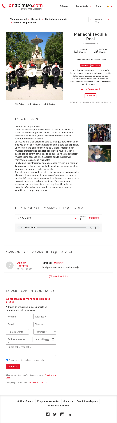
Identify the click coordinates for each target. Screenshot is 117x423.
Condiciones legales (87, 401)
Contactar (90, 95)
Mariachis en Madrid (56, 19)
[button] (109, 6)
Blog (98, 6)
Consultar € (94, 89)
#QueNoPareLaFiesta (58, 405)
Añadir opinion (60, 276)
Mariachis (36, 19)
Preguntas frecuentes (48, 401)
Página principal (18, 19)
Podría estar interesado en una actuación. (27, 360)
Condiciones (42, 383)
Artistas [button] (64, 6)
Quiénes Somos (25, 401)
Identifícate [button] (82, 6)
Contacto (68, 401)
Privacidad (32, 383)
